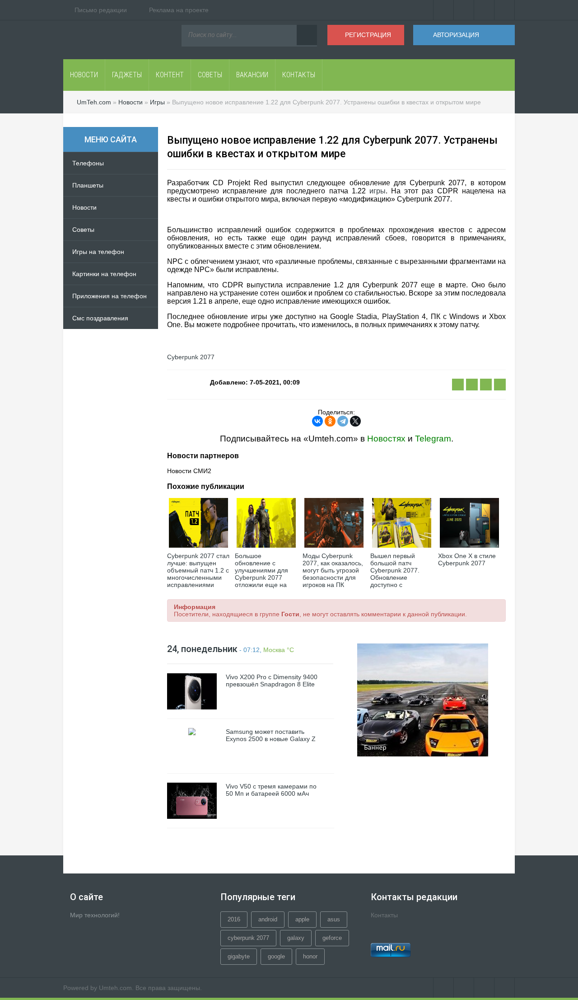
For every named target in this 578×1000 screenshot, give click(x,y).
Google (276, 956)
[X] (355, 421)
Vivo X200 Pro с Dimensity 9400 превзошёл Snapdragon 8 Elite (271, 680)
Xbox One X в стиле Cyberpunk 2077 (467, 559)
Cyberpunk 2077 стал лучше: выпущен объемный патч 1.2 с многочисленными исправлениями (198, 570)
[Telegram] (342, 421)
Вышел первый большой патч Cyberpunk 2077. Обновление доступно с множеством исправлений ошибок (401, 577)
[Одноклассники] (330, 421)
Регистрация (368, 34)
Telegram (433, 438)
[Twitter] (464, 10)
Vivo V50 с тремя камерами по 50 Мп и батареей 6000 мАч (271, 790)
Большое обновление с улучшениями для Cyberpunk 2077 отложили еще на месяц (261, 574)
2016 (234, 919)
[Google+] (504, 10)
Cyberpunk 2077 (190, 357)
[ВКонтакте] (443, 10)
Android (267, 919)
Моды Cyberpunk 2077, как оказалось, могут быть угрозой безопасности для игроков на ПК (333, 570)
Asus (333, 919)
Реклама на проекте (179, 10)
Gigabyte (239, 956)
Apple (302, 919)
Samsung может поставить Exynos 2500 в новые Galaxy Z (271, 735)
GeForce (332, 937)
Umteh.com (115, 987)
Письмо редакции (101, 10)
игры (377, 191)
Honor (310, 956)
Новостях (386, 438)
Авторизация (456, 34)
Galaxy (295, 937)
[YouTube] (484, 10)
